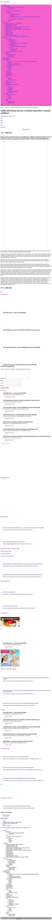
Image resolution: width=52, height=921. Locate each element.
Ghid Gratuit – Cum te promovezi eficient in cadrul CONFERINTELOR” (23, 61)
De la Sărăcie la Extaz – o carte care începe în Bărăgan (11, 311)
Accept (17, 918)
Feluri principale (11, 44)
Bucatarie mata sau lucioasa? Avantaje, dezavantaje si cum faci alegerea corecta (20, 429)
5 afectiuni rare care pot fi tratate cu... (10, 605)
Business (7, 60)
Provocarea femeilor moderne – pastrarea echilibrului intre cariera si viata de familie (16, 346)
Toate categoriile (6, 59)
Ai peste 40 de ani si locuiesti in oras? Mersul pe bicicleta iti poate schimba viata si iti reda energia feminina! (26, 436)
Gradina (9, 78)
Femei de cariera (9, 82)
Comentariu (3, 378)
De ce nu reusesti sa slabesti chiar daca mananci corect (14, 541)
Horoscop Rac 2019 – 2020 (11, 24)
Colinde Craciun (9, 72)
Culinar (7, 53)
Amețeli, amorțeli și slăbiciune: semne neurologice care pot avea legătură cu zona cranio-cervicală (22, 574)
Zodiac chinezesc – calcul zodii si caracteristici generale (17, 36)
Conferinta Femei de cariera (13, 63)
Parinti (9, 67)
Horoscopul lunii (9, 33)
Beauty (4, 5)
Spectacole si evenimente (13, 91)
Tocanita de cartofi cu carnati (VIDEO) (18, 46)
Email (2, 383)
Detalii (19, 918)
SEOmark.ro (8, 827)
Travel (7, 99)
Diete (9, 17)
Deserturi (10, 47)
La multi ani (10, 88)
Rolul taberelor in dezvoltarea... (9, 591)
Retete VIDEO (9, 52)
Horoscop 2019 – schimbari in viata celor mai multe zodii (17, 26)
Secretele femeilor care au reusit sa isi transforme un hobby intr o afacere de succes (15, 328)
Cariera (7, 80)
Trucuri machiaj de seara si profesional (15, 7)
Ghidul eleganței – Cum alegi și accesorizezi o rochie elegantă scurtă (18, 422)
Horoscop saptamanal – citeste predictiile (14, 23)
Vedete (7, 100)
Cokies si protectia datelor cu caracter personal (12, 822)
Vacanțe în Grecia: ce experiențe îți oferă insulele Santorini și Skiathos (17, 805)
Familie (9, 97)
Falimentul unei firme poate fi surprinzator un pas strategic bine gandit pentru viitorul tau (20, 703)
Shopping (10, 90)
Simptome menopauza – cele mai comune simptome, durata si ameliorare (25, 16)
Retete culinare (9, 38)
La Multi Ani (5, 57)
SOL (4, 824)
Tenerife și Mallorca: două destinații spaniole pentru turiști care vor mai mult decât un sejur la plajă (22, 563)
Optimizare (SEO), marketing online (10, 823)
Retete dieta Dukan (12, 54)
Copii (9, 70)
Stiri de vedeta (11, 102)
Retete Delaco (11, 55)
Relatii (7, 93)
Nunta (9, 95)
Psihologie (10, 20)
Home (2, 107)
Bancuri (9, 86)
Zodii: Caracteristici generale (11, 35)
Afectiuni (10, 13)
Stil (6, 9)
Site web (2, 385)
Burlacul (6, 107)
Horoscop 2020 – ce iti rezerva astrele (13, 28)
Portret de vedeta (11, 101)
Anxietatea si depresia (15, 14)
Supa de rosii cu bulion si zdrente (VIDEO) (19, 43)
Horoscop (5, 22)
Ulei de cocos (11, 8)
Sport (9, 21)
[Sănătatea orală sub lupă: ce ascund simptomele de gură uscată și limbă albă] (9, 362)
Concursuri (8, 83)
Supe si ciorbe (11, 40)
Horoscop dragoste (9, 32)
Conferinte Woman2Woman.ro (12, 84)
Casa (7, 76)
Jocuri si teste (10, 87)
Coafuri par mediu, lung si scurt (14, 10)
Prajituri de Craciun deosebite (16, 51)
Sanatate (7, 12)
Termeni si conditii (6, 825)
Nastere (9, 69)
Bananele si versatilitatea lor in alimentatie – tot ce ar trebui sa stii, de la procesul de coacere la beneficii (23, 527)
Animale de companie (12, 79)
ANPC (4, 820)
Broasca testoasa (6, 814)
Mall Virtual (10, 92)
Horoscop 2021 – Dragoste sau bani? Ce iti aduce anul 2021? (18, 29)
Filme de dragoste (9, 75)
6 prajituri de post (14, 48)
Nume (2, 380)
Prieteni (9, 98)
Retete (4, 37)
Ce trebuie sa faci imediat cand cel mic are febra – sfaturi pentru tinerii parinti (18, 767)
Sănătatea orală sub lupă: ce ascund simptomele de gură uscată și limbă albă (14, 363)
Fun (6, 85)
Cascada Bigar (8, 74)
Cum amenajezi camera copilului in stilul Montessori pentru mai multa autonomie (19, 778)
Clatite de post (13, 49)
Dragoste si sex (11, 94)
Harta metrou (5, 816)
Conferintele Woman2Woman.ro (14, 64)
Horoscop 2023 (9, 31)
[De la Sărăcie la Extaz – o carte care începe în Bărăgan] (9, 310)
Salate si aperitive (11, 39)
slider (2, 291)
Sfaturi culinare (11, 56)
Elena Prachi (4, 116)
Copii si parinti (8, 66)
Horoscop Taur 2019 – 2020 (11, 25)
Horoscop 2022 (9, 30)
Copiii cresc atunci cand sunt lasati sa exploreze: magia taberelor (16, 756)
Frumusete (8, 6)
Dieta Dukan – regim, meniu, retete (18, 18)
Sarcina (9, 68)
